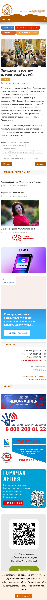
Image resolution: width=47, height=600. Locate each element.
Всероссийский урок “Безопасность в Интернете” (22, 182)
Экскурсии (34, 158)
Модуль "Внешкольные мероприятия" (17, 152)
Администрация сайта (36, 379)
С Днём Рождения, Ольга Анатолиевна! (18, 229)
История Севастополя (11, 149)
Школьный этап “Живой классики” (41, 164)
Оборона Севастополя (11, 155)
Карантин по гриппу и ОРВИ (12, 193)
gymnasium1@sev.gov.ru (36, 376)
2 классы (12, 142)
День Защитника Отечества (13, 145)
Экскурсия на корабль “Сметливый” (8, 164)
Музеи (39, 152)
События (6, 79)
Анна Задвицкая (21, 83)
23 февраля (24, 142)
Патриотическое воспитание (14, 158)
